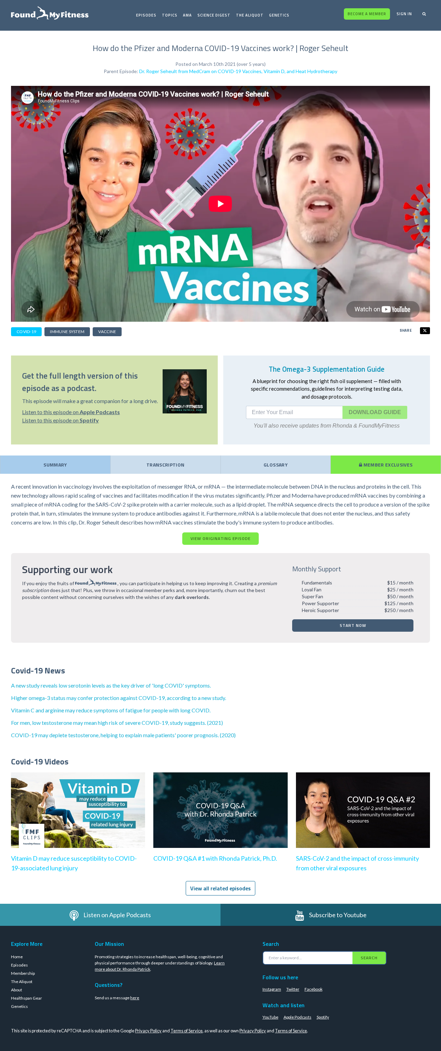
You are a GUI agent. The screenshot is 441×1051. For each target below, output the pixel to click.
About (16, 989)
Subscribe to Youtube (338, 915)
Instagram (272, 989)
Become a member (367, 14)
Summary (55, 464)
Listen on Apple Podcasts (117, 915)
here (134, 997)
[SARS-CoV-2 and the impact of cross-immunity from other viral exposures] (363, 817)
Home (17, 956)
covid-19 (26, 331)
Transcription (165, 464)
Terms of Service (187, 1030)
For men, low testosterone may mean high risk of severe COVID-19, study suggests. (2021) (117, 722)
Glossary (276, 464)
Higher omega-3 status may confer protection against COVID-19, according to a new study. (118, 697)
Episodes (146, 15)
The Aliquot (250, 15)
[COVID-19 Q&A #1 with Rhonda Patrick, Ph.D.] (220, 817)
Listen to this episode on (71, 412)
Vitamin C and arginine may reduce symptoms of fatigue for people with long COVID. (111, 710)
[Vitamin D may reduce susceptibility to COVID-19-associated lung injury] (78, 817)
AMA (187, 15)
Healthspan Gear (26, 998)
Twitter (292, 989)
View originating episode (220, 538)
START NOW (353, 625)
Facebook (313, 989)
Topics (169, 15)
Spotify (323, 1017)
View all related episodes (220, 888)
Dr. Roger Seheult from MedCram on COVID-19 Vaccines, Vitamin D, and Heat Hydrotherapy (238, 71)
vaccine (107, 331)
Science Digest (213, 15)
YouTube (270, 1017)
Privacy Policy (148, 1030)
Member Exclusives (387, 464)
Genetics (279, 15)
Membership (23, 973)
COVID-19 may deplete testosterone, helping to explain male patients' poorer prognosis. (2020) (123, 735)
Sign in (404, 14)
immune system (67, 331)
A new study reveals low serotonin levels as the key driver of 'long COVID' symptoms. (111, 685)
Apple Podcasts (297, 1017)
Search (369, 957)
